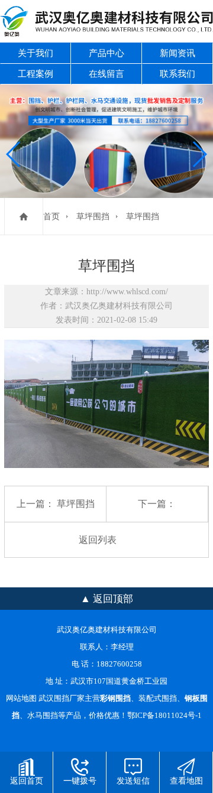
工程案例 (35, 74)
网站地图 (21, 698)
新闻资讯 (177, 53)
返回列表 (98, 540)
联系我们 (177, 74)
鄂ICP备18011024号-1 (164, 715)
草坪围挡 (92, 216)
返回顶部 (113, 598)
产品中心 (106, 53)
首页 (51, 216)
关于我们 (35, 53)
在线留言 (106, 74)
